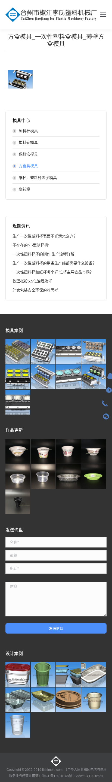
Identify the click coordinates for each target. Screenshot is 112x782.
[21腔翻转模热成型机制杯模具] (18, 351)
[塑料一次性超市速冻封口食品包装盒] (43, 700)
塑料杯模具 (28, 131)
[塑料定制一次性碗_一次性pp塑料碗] (18, 451)
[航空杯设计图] (18, 725)
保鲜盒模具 (28, 154)
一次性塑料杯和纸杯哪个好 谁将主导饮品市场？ (53, 272)
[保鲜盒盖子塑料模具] (68, 377)
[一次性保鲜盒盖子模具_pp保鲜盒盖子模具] (68, 351)
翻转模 (24, 189)
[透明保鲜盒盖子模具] (18, 377)
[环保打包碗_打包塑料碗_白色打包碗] (94, 451)
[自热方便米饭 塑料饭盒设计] (94, 674)
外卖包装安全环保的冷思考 (35, 290)
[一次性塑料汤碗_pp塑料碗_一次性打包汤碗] (43, 451)
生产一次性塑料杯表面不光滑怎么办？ (45, 236)
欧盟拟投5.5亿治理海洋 (32, 281)
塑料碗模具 (28, 142)
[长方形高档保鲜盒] (18, 674)
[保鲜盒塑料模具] (94, 377)
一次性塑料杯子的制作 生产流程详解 (43, 254)
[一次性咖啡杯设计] (94, 700)
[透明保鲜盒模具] (43, 377)
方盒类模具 (28, 166)
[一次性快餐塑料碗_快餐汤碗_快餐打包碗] (43, 476)
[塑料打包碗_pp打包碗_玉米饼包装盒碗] (18, 476)
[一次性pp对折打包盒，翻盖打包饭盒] (18, 700)
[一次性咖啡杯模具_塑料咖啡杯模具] (43, 351)
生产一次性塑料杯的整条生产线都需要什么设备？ (54, 263)
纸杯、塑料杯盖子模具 (38, 177)
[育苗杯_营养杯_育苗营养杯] (18, 502)
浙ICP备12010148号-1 (58, 776)
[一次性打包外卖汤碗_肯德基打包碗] (68, 451)
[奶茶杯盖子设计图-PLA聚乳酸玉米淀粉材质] (68, 700)
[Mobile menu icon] (103, 14)
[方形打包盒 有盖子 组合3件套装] (68, 674)
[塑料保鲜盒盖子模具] (18, 402)
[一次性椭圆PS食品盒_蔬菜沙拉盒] (94, 476)
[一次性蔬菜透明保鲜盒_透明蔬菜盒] (68, 476)
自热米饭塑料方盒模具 (20, 79)
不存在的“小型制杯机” (31, 245)
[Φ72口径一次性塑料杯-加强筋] (43, 674)
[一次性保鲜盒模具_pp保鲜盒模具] (94, 351)
